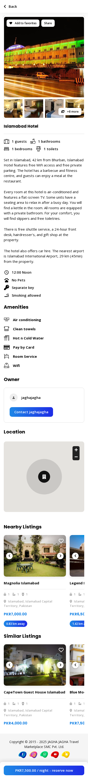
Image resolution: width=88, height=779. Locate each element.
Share (48, 23)
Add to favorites (25, 23)
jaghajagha (31, 397)
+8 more (72, 112)
